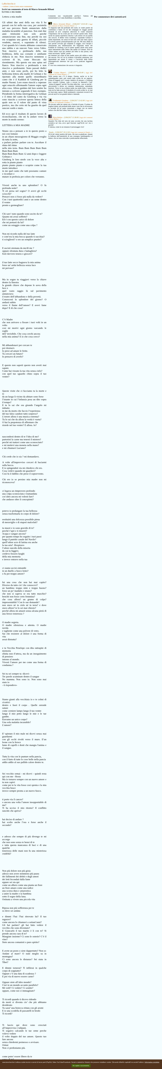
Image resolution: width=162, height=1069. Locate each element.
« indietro (5, 6)
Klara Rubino (57, 117)
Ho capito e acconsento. (81, 1065)
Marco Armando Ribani (61, 24)
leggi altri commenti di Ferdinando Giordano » (70, 101)
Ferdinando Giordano (60, 101)
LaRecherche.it (8, 3)
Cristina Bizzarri (60, 73)
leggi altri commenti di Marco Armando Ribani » (70, 25)
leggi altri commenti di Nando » (81, 132)
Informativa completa (152, 1062)
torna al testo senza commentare (21, 6)
